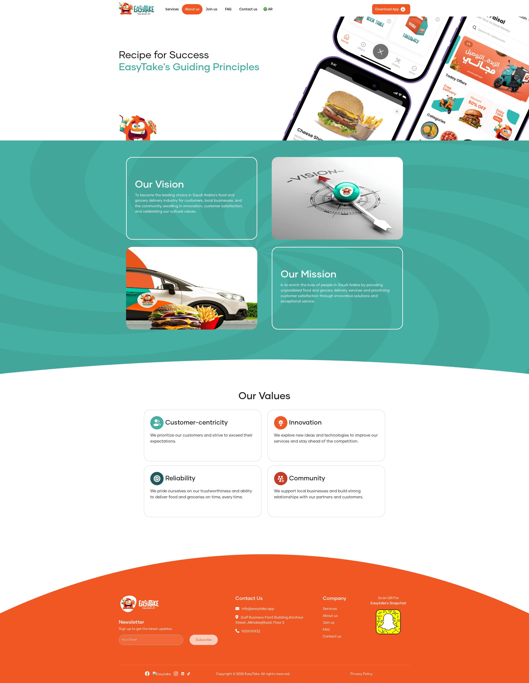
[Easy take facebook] (147, 674)
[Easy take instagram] (176, 674)
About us (192, 9)
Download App (387, 9)
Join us (211, 9)
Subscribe (204, 639)
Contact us (248, 9)
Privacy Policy (361, 674)
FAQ (228, 9)
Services (172, 9)
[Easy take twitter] (162, 674)
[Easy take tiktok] (182, 674)
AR (270, 9)
